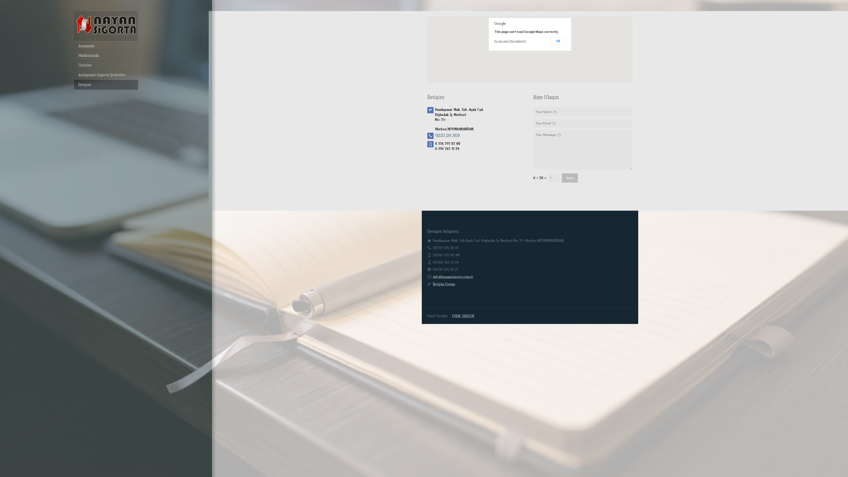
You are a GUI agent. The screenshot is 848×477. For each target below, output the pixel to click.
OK (558, 41)
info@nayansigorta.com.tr (453, 276)
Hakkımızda (88, 55)
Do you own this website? (510, 41)
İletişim (84, 84)
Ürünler (85, 65)
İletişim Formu (444, 284)
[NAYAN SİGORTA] (106, 24)
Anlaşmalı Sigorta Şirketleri (102, 74)
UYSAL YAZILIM (463, 316)
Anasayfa (86, 46)
